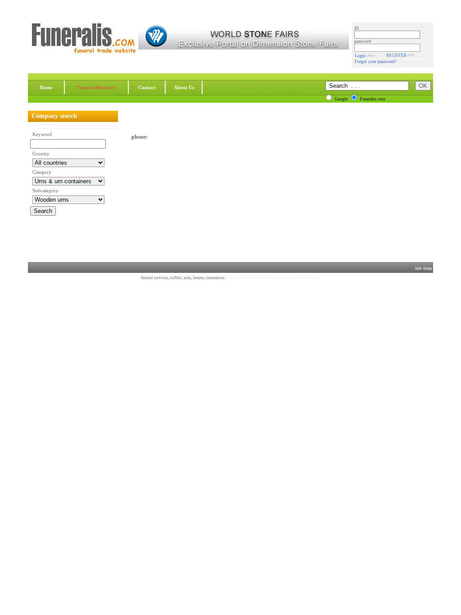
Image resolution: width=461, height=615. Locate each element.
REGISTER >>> (400, 55)
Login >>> (365, 55)
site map (423, 268)
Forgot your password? (375, 61)
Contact (147, 87)
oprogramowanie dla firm (247, 278)
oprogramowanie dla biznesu (295, 278)
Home (46, 87)
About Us (184, 87)
